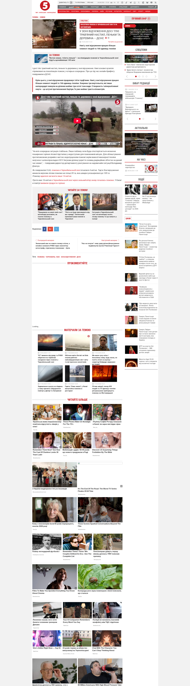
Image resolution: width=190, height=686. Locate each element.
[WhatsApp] (135, 2)
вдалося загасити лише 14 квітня (55, 176)
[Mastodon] (143, 2)
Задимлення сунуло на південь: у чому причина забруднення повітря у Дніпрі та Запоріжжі (50, 388)
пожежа (41, 257)
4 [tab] (146, 76)
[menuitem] (62, 7)
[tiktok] (126, 2)
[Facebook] (118, 2)
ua (111, 2)
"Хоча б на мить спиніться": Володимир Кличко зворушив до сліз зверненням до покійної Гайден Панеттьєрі (148, 229)
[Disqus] (77, 297)
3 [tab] (143, 76)
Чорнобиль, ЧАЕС (53, 257)
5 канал (73, 46)
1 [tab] (133, 45)
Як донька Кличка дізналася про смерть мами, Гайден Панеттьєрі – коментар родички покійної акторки (148, 246)
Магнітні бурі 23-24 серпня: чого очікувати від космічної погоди (148, 361)
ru (114, 2)
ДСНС (79, 257)
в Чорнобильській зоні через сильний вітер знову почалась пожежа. (82, 180)
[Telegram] (130, 2)
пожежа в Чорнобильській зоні (65, 170)
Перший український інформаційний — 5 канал (45, 7)
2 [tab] (149, 45)
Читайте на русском (115, 41)
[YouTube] (151, 2)
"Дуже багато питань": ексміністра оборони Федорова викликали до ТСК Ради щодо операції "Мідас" (141, 72)
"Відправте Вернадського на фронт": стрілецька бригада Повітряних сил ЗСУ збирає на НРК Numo (133, 112)
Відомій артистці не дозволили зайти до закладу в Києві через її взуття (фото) (148, 277)
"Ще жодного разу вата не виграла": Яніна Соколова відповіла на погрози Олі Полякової (148, 306)
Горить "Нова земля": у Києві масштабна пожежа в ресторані (76, 388)
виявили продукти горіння (53, 183)
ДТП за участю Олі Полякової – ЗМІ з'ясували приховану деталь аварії (147, 349)
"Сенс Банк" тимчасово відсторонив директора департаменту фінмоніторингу (140, 67)
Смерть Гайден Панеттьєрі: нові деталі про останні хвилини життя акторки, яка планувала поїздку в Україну (148, 335)
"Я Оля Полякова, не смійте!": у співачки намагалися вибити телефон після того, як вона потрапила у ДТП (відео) (148, 262)
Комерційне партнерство (130, 166)
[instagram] (122, 2)
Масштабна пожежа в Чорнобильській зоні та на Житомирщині (98, 26)
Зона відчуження (68, 257)
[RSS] (155, 2)
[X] (139, 2)
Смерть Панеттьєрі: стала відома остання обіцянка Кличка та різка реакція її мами (147, 320)
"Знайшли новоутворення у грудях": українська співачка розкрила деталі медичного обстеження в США (146, 292)
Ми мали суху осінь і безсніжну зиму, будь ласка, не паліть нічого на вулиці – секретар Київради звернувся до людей (104, 359)
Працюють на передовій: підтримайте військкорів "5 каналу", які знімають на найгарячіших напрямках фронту (134, 98)
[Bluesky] (147, 2)
